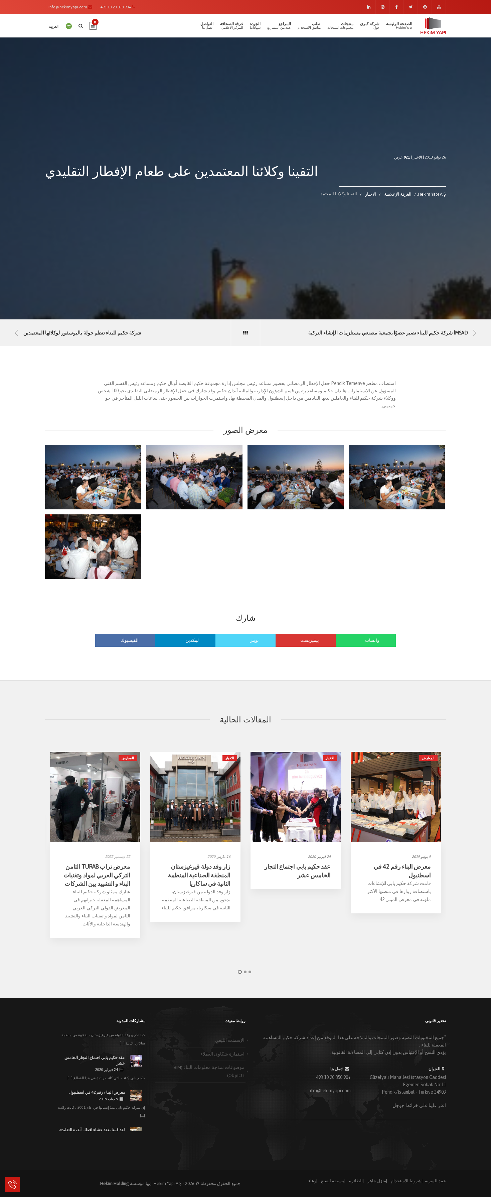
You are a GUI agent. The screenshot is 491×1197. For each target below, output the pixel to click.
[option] (95, 845)
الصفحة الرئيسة (399, 25)
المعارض (128, 758)
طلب (309, 25)
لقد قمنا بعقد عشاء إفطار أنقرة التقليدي (92, 1129)
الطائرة (356, 1180)
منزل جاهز (376, 1180)
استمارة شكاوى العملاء (222, 1054)
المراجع (279, 25)
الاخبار (417, 157)
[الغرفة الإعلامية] (245, 332)
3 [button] (250, 972)
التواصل (206, 25)
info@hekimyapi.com (329, 1090)
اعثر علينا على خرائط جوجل (419, 1105)
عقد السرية (435, 1180)
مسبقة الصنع (332, 1180)
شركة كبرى (369, 25)
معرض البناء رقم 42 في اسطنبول (97, 1092)
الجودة (255, 25)
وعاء (312, 1180)
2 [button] (245, 972)
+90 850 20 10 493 (333, 1077)
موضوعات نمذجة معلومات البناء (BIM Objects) (209, 1071)
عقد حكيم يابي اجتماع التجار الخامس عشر (94, 1060)
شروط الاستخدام (406, 1180)
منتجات (340, 25)
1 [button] (240, 972)
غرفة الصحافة (231, 25)
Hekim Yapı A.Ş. (167, 1183)
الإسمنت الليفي (229, 1040)
